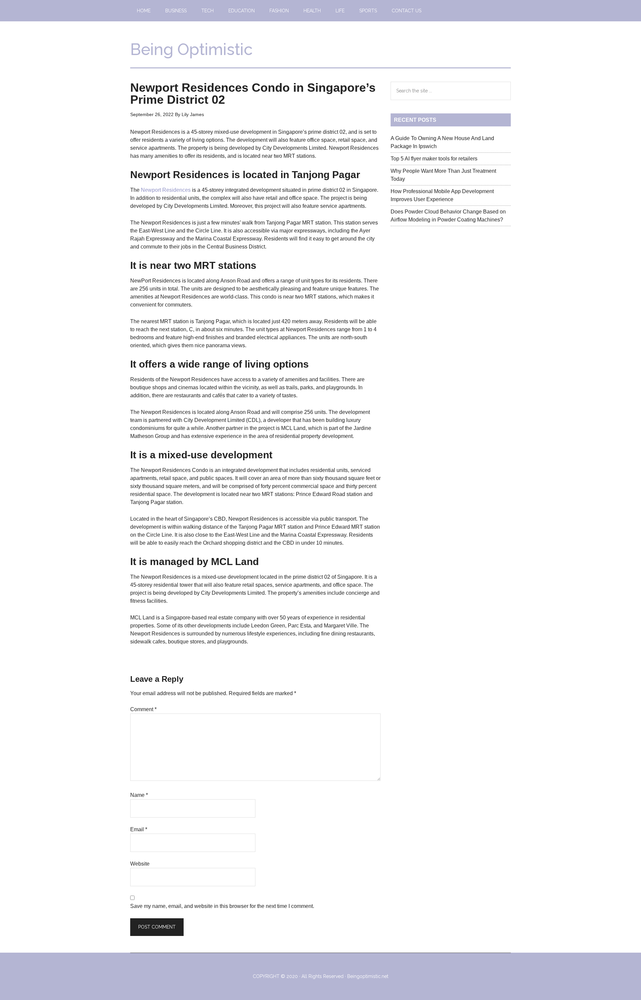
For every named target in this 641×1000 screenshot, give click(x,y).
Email (138, 829)
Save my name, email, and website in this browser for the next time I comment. (222, 906)
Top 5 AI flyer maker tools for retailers (434, 158)
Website (140, 864)
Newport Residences (166, 190)
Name (139, 795)
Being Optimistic (191, 49)
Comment (143, 709)
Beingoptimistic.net (367, 976)
